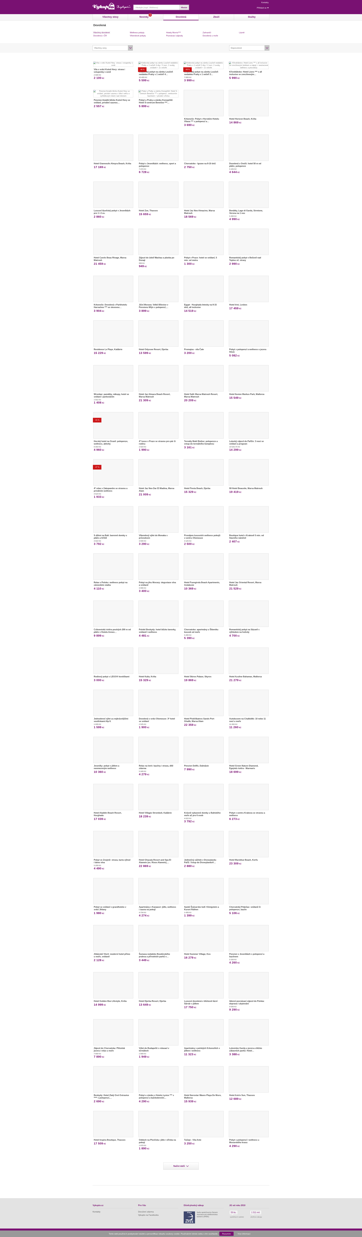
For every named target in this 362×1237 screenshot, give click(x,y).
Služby (252, 17)
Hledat (184, 7)
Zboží (216, 17)
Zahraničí (207, 32)
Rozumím (226, 1234)
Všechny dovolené (101, 32)
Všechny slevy (110, 17)
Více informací (244, 1234)
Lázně (241, 32)
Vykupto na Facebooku (148, 1215)
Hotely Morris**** (173, 32)
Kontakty (265, 2)
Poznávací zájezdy (174, 35)
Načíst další (179, 1166)
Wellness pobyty (137, 32)
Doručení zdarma (146, 1212)
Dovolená (181, 17)
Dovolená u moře (210, 35)
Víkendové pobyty (138, 35)
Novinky (145, 16)
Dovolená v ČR (100, 35)
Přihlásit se (262, 8)
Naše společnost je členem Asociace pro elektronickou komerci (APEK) (207, 1214)
